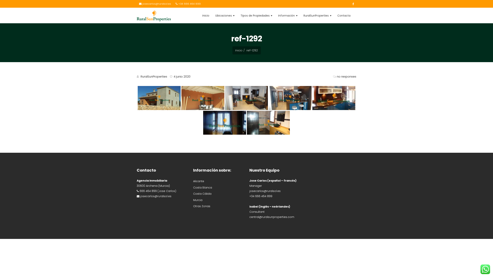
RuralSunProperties (317, 16)
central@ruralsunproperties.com (271, 217)
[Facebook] (352, 4)
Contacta (343, 16)
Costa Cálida (202, 194)
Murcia (197, 200)
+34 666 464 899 (189, 4)
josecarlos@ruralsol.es (156, 4)
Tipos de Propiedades (255, 16)
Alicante (198, 181)
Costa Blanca (202, 187)
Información (287, 16)
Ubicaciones (224, 16)
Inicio (205, 16)
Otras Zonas (201, 206)
